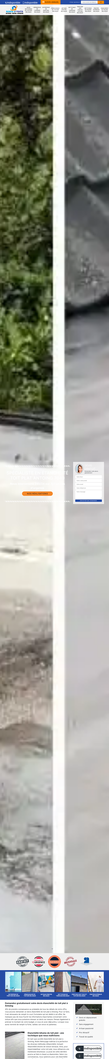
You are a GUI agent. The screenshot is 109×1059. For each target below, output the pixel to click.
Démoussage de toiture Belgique (55, 10)
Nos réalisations (37, 494)
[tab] (54, 529)
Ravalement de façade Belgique (104, 10)
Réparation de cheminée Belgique (37, 10)
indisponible (13, 2)
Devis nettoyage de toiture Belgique (28, 10)
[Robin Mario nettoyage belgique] (14, 9)
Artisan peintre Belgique (64, 10)
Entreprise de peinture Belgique (46, 10)
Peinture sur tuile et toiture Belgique (80, 9)
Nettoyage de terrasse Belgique (72, 10)
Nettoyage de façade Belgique (88, 10)
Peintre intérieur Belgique (96, 10)
